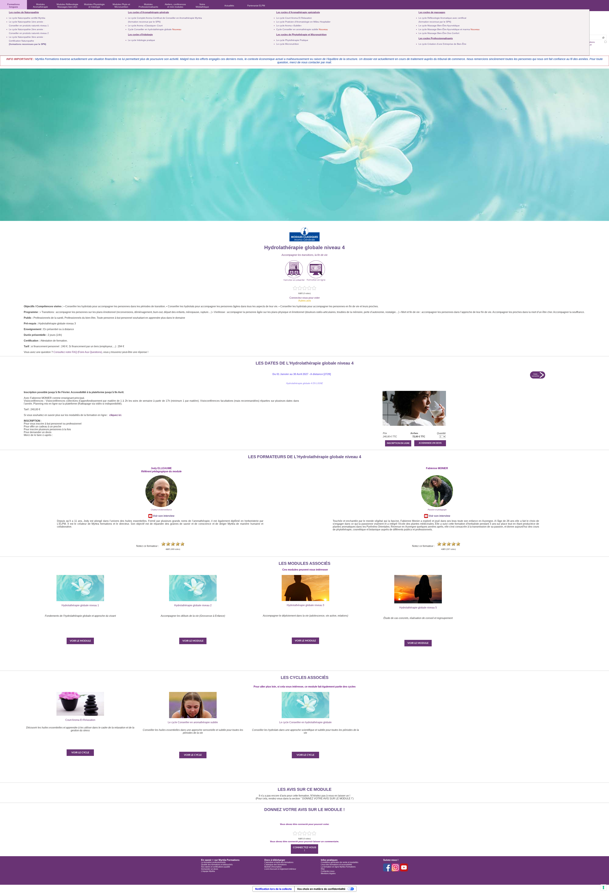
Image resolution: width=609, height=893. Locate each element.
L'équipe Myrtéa (208, 871)
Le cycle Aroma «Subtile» (289, 25)
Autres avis (304, 300)
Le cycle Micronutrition (287, 44)
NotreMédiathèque (202, 5)
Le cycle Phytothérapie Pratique (292, 40)
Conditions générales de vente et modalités (339, 862)
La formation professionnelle (213, 862)
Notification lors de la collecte (273, 888)
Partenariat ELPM (256, 5)
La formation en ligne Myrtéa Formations (338, 867)
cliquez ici (115, 415)
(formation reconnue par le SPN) (144, 21)
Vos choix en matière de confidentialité (321, 888)
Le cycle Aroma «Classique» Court (145, 25)
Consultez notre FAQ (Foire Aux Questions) (77, 352)
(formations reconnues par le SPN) (27, 44)
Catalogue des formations (275, 864)
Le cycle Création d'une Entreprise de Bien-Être (442, 44)
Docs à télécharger (274, 860)
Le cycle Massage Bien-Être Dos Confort (439, 33)
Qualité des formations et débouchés (217, 864)
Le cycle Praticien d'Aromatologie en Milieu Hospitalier (303, 21)
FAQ (322, 869)
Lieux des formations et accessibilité (336, 864)
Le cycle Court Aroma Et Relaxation (294, 18)
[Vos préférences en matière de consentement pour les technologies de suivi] (603, 887)
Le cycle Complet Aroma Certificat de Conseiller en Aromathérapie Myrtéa (165, 18)
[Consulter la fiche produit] (414, 425)
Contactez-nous (327, 871)
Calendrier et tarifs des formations (278, 862)
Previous (19, 633)
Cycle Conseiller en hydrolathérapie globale (154, 29)
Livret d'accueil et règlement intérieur (280, 869)
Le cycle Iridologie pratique (141, 40)
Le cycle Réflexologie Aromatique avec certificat (442, 18)
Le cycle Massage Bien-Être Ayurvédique (439, 25)
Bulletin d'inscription (273, 867)
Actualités (229, 5)
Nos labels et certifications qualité (215, 867)
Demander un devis (209, 869)
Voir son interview (163, 515)
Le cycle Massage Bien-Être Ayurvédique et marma (449, 29)
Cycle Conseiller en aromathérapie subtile (302, 29)
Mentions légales (328, 873)
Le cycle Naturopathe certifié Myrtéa (27, 18)
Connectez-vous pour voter (304, 297)
